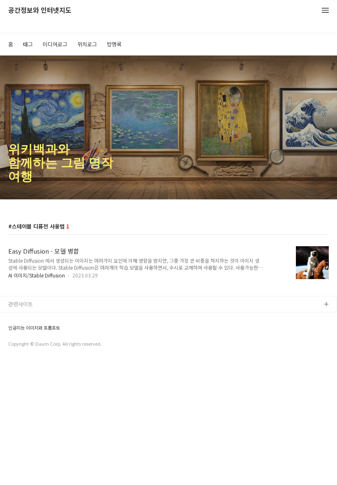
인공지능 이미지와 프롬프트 (34, 327)
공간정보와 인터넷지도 (40, 10)
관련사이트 (20, 304)
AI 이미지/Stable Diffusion (36, 275)
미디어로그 (55, 44)
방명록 (114, 44)
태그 (28, 44)
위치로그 (87, 44)
